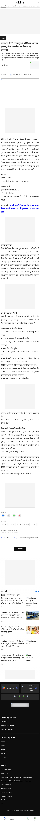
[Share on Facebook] (3, 515)
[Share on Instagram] (19, 515)
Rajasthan (10, 538)
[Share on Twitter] (8, 515)
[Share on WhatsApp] (14, 515)
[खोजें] (38, 2)
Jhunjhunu (16, 538)
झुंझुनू (3, 38)
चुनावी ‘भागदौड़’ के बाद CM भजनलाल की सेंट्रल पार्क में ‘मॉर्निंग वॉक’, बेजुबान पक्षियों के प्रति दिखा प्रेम (20, 208)
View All (37, 591)
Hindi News (4, 538)
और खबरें (20, 549)
